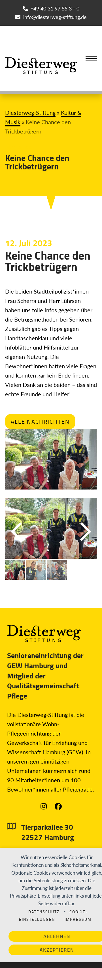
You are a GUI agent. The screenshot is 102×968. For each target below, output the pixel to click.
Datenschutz (44, 911)
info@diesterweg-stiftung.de (55, 17)
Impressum (78, 919)
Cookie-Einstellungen (53, 915)
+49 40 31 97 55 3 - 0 (55, 8)
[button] (91, 58)
